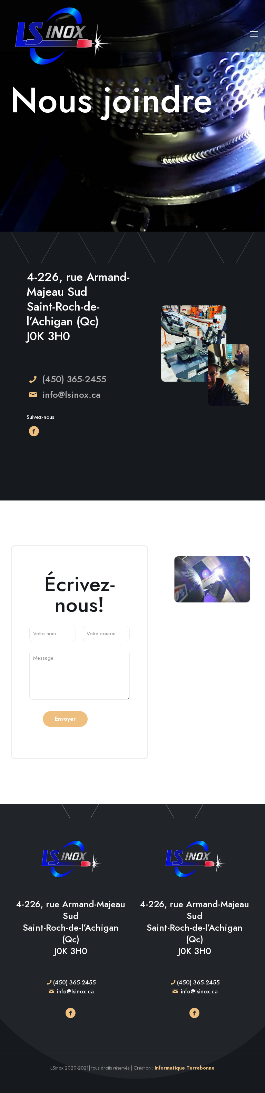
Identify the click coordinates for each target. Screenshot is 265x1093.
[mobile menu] (254, 34)
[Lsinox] (61, 34)
